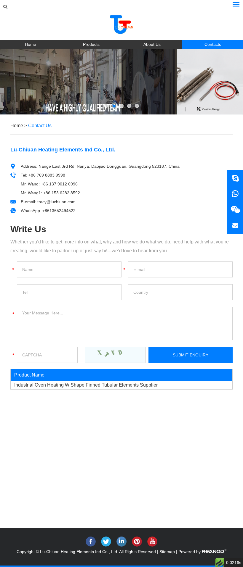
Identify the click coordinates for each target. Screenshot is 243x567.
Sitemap (167, 551)
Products (91, 44)
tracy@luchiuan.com (56, 201)
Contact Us (40, 125)
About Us (152, 44)
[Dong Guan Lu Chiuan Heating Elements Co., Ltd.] (121, 22)
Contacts (212, 44)
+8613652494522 (59, 210)
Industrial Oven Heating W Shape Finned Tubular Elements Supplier (86, 384)
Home (30, 44)
